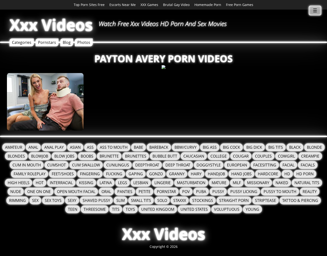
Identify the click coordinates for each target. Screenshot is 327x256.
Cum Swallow (86, 165)
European (237, 165)
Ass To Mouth (114, 147)
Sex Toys (53, 200)
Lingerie (162, 182)
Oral (106, 191)
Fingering (90, 173)
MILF (237, 182)
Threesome (95, 209)
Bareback (158, 147)
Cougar (241, 156)
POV (186, 191)
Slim (120, 200)
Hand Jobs (241, 173)
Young (252, 209)
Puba (201, 191)
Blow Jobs (64, 156)
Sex (35, 200)
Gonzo (156, 173)
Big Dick (254, 147)
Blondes (16, 156)
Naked (282, 182)
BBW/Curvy (186, 147)
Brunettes (135, 156)
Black (295, 147)
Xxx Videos (51, 24)
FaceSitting (264, 165)
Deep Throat (177, 165)
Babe (138, 147)
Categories (21, 42)
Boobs (87, 156)
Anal (33, 147)
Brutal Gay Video (176, 4)
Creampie (310, 156)
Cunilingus (117, 165)
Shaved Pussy (96, 200)
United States (194, 209)
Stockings (202, 200)
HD (287, 173)
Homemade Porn (207, 4)
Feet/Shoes (63, 173)
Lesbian (140, 182)
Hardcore (268, 173)
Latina (106, 182)
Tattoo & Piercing (300, 200)
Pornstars (47, 42)
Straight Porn (234, 200)
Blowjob (39, 156)
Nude (15, 191)
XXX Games (149, 4)
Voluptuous (226, 209)
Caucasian (193, 156)
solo (162, 200)
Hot (40, 182)
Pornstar (166, 191)
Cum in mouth (26, 165)
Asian (75, 147)
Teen (72, 209)
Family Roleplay (29, 173)
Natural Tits (306, 182)
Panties (124, 191)
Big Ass (210, 147)
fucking (114, 173)
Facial (288, 165)
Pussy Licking (243, 191)
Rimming (17, 200)
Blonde (314, 147)
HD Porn (305, 173)
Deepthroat (147, 165)
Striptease (265, 200)
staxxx (179, 200)
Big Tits (275, 147)
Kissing (86, 182)
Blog (67, 42)
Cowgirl (286, 156)
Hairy (196, 173)
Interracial (61, 182)
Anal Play (54, 147)
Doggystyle (209, 165)
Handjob (216, 173)
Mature (219, 182)
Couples (263, 156)
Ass (90, 147)
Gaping (136, 173)
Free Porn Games (239, 4)
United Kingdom (157, 209)
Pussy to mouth (280, 191)
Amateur (13, 147)
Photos (83, 42)
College (218, 156)
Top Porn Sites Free (89, 4)
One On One (39, 191)
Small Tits (141, 200)
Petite (145, 191)
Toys (130, 209)
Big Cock (231, 147)
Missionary (258, 182)
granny (177, 173)
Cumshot (56, 165)
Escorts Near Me (122, 4)
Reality (310, 191)
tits (115, 209)
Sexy (72, 200)
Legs (122, 182)
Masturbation (191, 182)
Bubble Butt (164, 156)
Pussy (218, 191)
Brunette (109, 156)
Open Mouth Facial (76, 191)
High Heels (18, 182)
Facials (308, 165)
